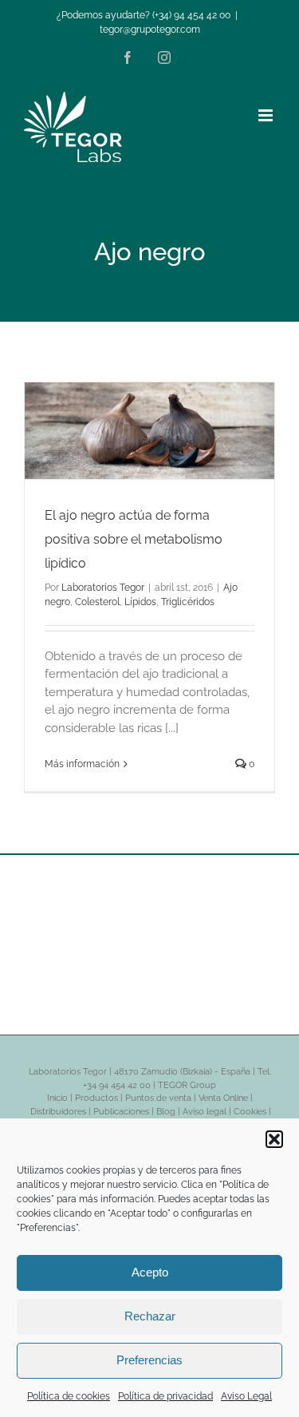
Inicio (57, 1098)
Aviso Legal (246, 1396)
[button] (274, 1139)
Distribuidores (58, 1111)
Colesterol (97, 602)
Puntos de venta (158, 1098)
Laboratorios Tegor (102, 587)
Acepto (150, 1272)
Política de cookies (68, 1396)
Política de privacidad (165, 1396)
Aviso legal (204, 1111)
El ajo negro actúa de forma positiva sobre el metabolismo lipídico (133, 539)
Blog (165, 1111)
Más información (82, 764)
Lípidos (140, 602)
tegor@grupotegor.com (150, 29)
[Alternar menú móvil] (266, 115)
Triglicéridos (187, 602)
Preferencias (149, 1360)
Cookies (250, 1111)
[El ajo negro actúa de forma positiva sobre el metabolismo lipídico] (149, 430)
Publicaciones (121, 1111)
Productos (96, 1098)
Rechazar (149, 1316)
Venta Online (223, 1098)
